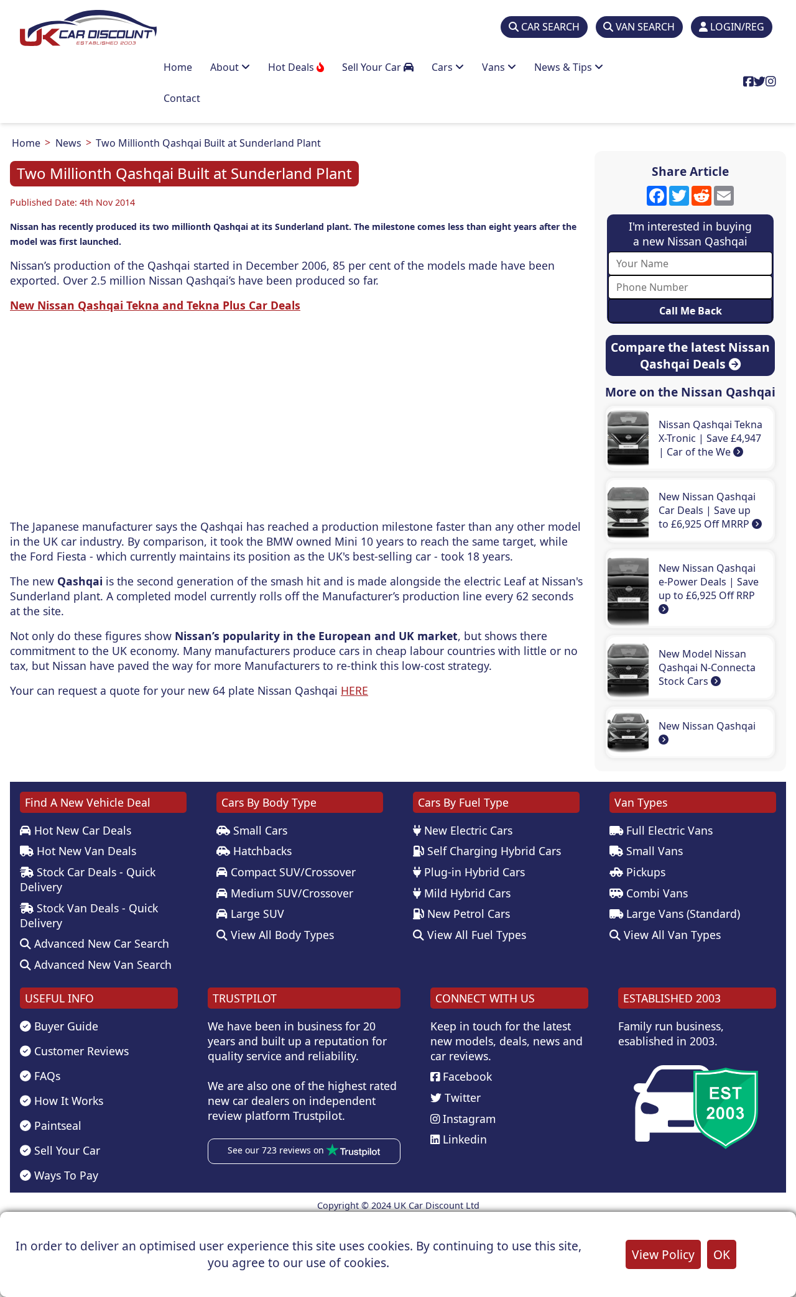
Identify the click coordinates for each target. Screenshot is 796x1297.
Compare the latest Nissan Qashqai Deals (690, 355)
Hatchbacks (261, 850)
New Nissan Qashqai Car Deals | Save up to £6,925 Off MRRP (707, 510)
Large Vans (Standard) (681, 913)
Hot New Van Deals (85, 850)
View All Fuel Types (475, 934)
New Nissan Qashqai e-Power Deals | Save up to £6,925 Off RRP (709, 581)
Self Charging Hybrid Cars (492, 850)
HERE (354, 690)
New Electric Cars (466, 830)
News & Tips (564, 67)
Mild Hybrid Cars (466, 893)
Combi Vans (655, 893)
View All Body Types (281, 934)
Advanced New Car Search (100, 943)
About (225, 67)
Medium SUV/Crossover (290, 893)
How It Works (67, 1100)
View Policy (663, 1254)
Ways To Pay (64, 1175)
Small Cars (258, 830)
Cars (443, 67)
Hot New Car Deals (81, 830)
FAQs (45, 1075)
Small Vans (653, 850)
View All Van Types (671, 934)
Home (178, 67)
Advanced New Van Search (101, 964)
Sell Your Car (373, 67)
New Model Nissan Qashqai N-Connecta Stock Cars (707, 667)
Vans (494, 67)
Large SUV (256, 913)
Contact (182, 98)
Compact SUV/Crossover (292, 871)
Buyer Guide (64, 1026)
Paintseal (56, 1125)
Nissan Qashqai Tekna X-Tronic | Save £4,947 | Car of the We (710, 438)
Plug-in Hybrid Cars (473, 871)
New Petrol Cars (467, 913)
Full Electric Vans (668, 830)
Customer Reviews (80, 1050)
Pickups (644, 871)
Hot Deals (292, 67)
